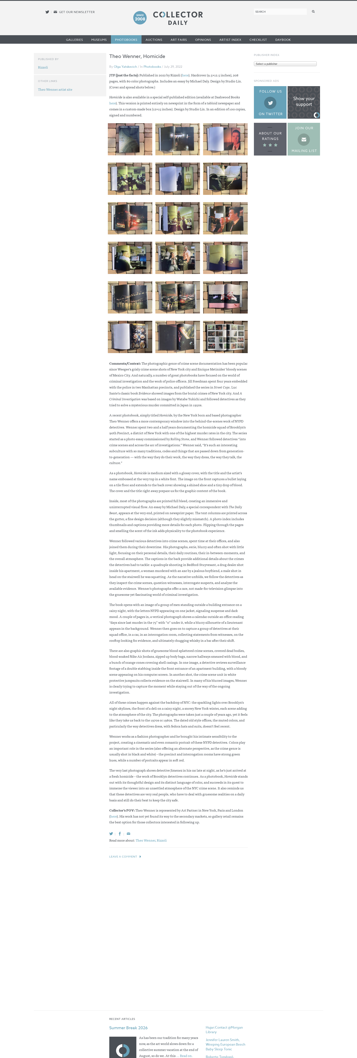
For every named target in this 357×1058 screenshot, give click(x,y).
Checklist (258, 40)
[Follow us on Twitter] (47, 11)
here (112, 103)
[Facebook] (120, 833)
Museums (99, 40)
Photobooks (126, 40)
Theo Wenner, (146, 840)
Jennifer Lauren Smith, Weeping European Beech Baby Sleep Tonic (225, 1044)
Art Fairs (179, 40)
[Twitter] (111, 833)
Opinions (203, 40)
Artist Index (230, 40)
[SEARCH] (313, 11)
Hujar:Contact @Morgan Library (224, 1030)
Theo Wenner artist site (55, 89)
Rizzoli (162, 840)
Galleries (74, 40)
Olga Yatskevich (125, 66)
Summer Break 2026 (128, 1028)
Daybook (283, 40)
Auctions (154, 40)
